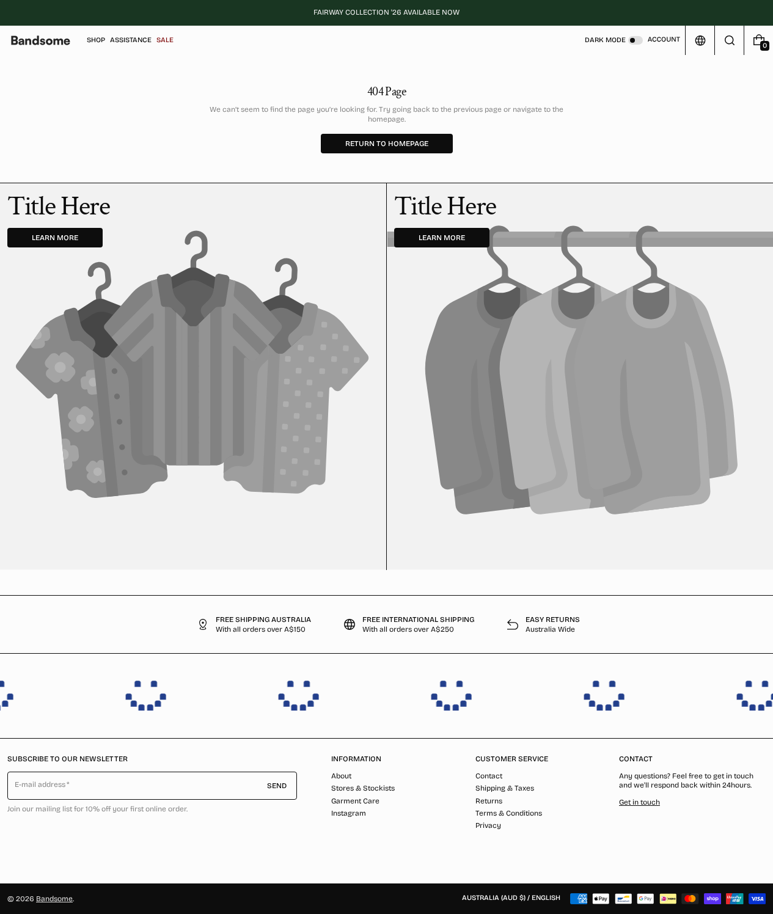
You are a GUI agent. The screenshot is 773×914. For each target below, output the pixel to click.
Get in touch (639, 802)
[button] (729, 40)
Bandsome (54, 898)
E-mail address (40, 784)
